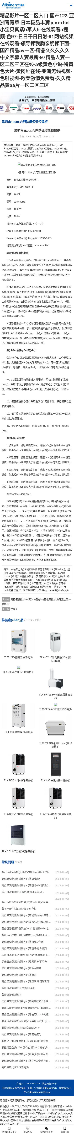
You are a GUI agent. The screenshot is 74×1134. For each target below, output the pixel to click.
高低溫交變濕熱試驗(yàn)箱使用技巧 (21, 1034)
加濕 (55, 296)
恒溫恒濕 (30, 179)
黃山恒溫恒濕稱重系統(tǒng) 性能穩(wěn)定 (25, 928)
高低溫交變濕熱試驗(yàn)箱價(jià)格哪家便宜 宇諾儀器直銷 (26, 1054)
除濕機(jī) (58, 379)
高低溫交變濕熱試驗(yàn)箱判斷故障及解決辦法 (26, 1001)
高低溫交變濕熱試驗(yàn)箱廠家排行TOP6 (24, 961)
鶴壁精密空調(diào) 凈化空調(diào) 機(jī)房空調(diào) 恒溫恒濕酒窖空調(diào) (26, 1047)
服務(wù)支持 (46, 1131)
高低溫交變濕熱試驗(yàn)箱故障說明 (21, 878)
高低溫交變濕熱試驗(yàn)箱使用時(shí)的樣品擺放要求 (26, 1014)
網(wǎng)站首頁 (9, 1131)
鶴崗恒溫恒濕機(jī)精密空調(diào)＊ (21, 1027)
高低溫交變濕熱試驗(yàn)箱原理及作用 (23, 941)
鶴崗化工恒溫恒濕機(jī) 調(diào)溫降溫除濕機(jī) (26, 1040)
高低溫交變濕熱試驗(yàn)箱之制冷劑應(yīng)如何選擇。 (26, 1060)
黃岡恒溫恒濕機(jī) (12, 994)
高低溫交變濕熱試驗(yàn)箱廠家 (19, 974)
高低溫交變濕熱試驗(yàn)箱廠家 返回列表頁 (25, 981)
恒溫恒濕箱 (20, 379)
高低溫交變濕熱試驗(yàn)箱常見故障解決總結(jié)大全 (26, 921)
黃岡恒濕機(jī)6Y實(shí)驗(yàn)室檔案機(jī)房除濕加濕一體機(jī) (26, 955)
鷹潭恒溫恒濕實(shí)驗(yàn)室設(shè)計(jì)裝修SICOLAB (26, 1021)
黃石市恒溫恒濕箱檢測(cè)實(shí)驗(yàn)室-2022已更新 (26, 902)
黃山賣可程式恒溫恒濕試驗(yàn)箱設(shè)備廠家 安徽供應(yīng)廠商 (26, 935)
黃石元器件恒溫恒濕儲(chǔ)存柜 (19, 908)
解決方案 (28, 1131)
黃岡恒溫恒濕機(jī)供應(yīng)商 (18, 988)
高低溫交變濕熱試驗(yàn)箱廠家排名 (21, 968)
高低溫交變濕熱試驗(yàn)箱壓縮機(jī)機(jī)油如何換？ (26, 948)
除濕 (34, 362)
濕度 (18, 230)
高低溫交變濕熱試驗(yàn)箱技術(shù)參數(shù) (26, 885)
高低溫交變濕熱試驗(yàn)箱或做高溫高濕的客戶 (26, 915)
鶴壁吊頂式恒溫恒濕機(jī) (15, 1067)
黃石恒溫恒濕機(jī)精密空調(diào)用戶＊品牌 (26, 872)
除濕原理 (13, 481)
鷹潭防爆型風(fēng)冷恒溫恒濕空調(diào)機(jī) (26, 1007)
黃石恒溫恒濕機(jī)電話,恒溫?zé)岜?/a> (26, 892)
